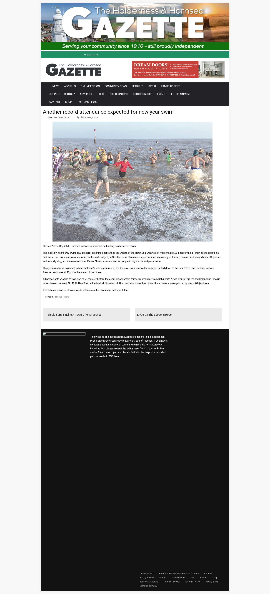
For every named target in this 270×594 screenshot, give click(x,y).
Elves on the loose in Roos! (154, 314)
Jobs (101, 94)
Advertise (86, 94)
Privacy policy (211, 581)
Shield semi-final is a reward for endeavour (75, 314)
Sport (152, 86)
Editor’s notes (142, 94)
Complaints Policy (148, 585)
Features (137, 86)
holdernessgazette (89, 117)
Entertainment (180, 94)
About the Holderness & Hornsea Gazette (178, 573)
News (55, 86)
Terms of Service (171, 581)
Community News (116, 86)
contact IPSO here (109, 356)
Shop (68, 101)
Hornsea (58, 297)
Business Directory (62, 94)
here (136, 348)
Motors (162, 577)
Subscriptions (118, 94)
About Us (70, 86)
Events (161, 94)
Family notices (170, 86)
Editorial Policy (192, 581)
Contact (54, 101)
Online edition (90, 86)
